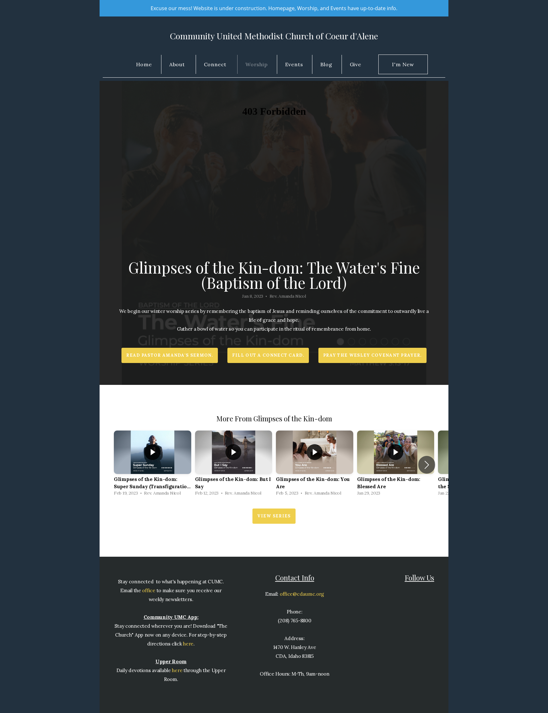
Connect (216, 64)
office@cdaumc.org (302, 594)
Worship (256, 64)
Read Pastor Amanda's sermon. (169, 355)
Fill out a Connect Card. (268, 355)
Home (144, 64)
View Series (273, 516)
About (177, 64)
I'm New (403, 64)
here (188, 644)
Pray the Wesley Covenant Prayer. (372, 355)
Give (355, 64)
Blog (326, 64)
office (148, 590)
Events (294, 64)
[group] (152, 465)
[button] (426, 465)
